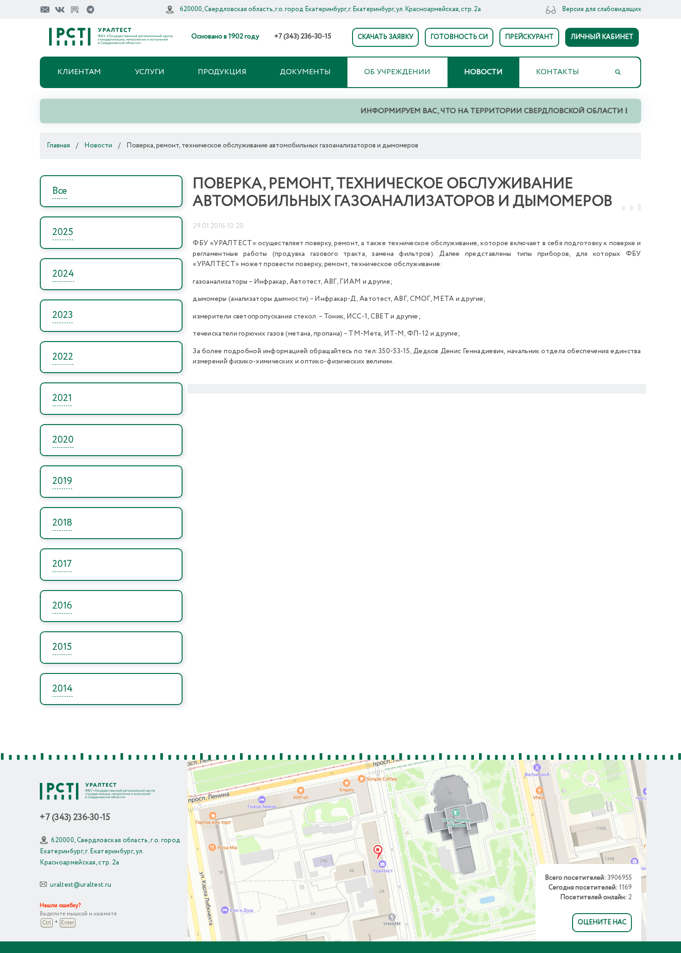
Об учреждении (397, 72)
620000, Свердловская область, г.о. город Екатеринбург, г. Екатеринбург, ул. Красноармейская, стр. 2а (330, 9)
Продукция (222, 72)
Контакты (557, 72)
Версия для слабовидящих (601, 9)
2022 (62, 357)
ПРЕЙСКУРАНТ (529, 37)
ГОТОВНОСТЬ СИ (459, 37)
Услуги (149, 72)
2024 (63, 274)
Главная (58, 145)
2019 (62, 481)
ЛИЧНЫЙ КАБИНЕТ (602, 37)
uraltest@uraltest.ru (80, 884)
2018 (62, 523)
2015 (62, 647)
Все (59, 191)
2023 (62, 315)
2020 (63, 440)
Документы (305, 72)
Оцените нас (602, 922)
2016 (62, 606)
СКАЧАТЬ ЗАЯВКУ (385, 37)
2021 (62, 398)
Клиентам (79, 72)
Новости (483, 72)
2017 (62, 564)
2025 (62, 232)
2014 (62, 689)
